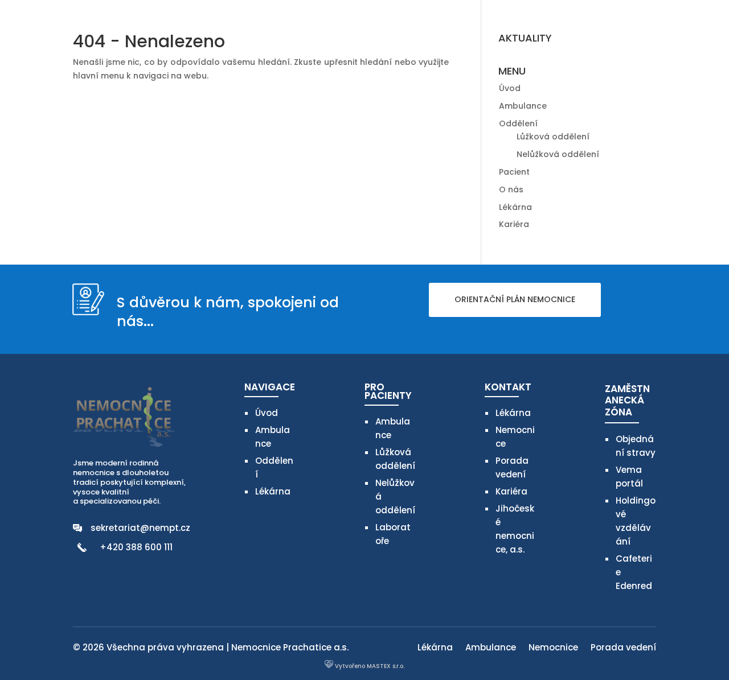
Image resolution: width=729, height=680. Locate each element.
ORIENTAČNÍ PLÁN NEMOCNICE (514, 299)
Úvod (510, 88)
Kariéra (514, 224)
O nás (511, 189)
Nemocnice (553, 648)
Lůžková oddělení (553, 136)
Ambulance (523, 106)
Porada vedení (623, 648)
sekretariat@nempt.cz (140, 528)
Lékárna (515, 207)
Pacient (514, 172)
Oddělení (518, 123)
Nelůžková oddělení (558, 154)
